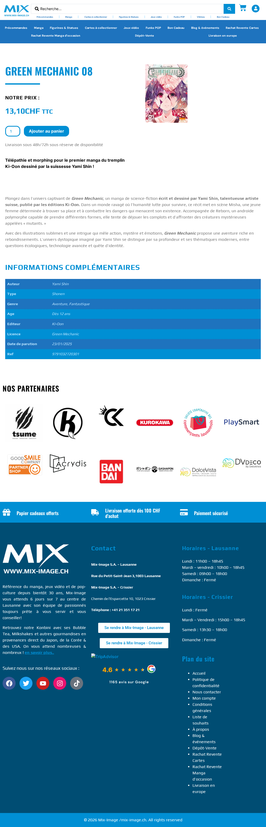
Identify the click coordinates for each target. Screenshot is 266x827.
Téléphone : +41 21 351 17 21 (115, 610)
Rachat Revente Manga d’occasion (55, 35)
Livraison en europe (223, 35)
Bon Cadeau (223, 17)
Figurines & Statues (128, 17)
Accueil (198, 673)
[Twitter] (25, 683)
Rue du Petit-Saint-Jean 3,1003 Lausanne (126, 576)
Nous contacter (206, 691)
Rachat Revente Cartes (242, 28)
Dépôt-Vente (144, 35)
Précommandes (45, 17)
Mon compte (204, 698)
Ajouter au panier (46, 131)
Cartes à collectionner (95, 17)
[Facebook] (9, 683)
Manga (68, 17)
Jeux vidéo (156, 17)
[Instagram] (59, 683)
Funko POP (179, 17)
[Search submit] (229, 9)
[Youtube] (42, 683)
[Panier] (243, 7)
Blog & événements (205, 28)
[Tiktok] (76, 683)
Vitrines (201, 17)
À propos (200, 729)
